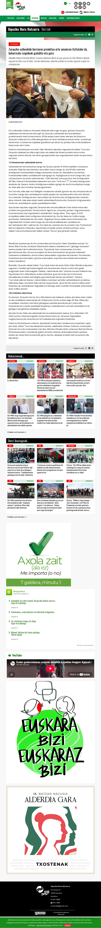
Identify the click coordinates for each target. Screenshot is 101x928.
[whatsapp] (86, 34)
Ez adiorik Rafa (12, 380)
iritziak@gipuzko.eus (60, 906)
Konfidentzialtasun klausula (62, 913)
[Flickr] (88, 3)
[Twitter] (84, 3)
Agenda (61, 18)
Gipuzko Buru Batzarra (60, 886)
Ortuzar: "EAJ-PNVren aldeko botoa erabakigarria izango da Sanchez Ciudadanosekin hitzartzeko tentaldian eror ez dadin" (79, 469)
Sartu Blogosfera (86, 645)
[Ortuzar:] (69, 460)
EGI (28, 18)
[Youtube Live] (84, 7)
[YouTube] (76, 3)
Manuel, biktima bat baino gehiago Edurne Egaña (25, 633)
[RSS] (92, 34)
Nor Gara (10, 18)
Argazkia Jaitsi (16, 122)
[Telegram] (76, 7)
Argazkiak (52, 18)
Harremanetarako (71, 12)
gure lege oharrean (43, 925)
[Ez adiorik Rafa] (10, 375)
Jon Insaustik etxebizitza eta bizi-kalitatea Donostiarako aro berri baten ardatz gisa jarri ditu (79, 383)
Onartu (67, 925)
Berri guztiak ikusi (17, 432)
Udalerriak (21, 18)
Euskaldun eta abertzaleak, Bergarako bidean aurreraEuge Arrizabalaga (33, 602)
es (70, 3)
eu (65, 3)
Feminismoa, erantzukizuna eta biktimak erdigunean (32, 612)
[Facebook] (80, 3)
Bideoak (44, 18)
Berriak (35, 18)
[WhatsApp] (80, 7)
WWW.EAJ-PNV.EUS (89, 12)
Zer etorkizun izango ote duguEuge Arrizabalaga (23, 622)
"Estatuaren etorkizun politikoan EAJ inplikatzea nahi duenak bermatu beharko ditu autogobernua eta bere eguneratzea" (50, 469)
